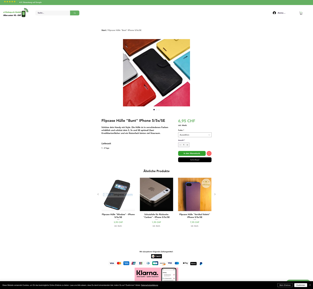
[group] (156, 202)
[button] (301, 13)
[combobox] (195, 134)
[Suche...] (74, 13)
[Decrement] (180, 145)
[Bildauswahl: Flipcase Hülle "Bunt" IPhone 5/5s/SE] (154, 109)
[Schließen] (310, 285)
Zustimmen (300, 285)
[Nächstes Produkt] (214, 194)
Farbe (181, 130)
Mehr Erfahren (285, 285)
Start (103, 30)
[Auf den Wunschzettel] (209, 153)
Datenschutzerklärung (149, 285)
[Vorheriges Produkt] (98, 194)
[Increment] (187, 145)
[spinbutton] (184, 145)
